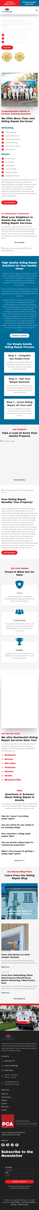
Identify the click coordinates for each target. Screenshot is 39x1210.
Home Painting (10, 132)
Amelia (8, 776)
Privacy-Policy (15, 1202)
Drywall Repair (10, 159)
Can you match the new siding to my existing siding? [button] (17, 826)
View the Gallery (19, 480)
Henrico (9, 759)
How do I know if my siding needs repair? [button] (14, 817)
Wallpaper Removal (12, 176)
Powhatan (10, 767)
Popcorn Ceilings (11, 172)
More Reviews (19, 242)
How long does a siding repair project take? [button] (16, 835)
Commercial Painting (12, 139)
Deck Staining (10, 149)
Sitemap (14, 1205)
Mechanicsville (13, 780)
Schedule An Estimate (19, 336)
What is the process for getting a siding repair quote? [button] (17, 852)
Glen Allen (10, 763)
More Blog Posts (19, 999)
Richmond (10, 755)
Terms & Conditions (28, 1202)
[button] (37, 10)
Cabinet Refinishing (12, 136)
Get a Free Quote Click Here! (29, 3)
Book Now (7, 47)
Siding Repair (10, 165)
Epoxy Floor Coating (12, 146)
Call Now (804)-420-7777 (9, 3)
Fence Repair (10, 162)
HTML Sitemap (23, 1205)
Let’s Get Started (9, 202)
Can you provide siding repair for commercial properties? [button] (17, 843)
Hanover (9, 771)
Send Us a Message (11, 1065)
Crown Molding (10, 169)
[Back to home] (7, 10)
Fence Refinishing (11, 143)
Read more (5, 967)
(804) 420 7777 (10, 1061)
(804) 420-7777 (19, 860)
